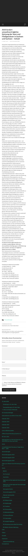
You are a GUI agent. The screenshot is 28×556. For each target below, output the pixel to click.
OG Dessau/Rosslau (8, 515)
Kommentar (5, 346)
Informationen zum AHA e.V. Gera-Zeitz (11, 415)
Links (3, 529)
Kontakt (4, 535)
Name (3, 362)
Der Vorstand (6, 474)
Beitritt (5, 471)
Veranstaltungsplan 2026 (8, 460)
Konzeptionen (5, 543)
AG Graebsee (6, 506)
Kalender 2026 (5, 427)
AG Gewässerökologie (7, 412)
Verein (3, 468)
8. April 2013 (5, 41)
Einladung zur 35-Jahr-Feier (10, 404)
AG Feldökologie (7, 503)
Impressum (4, 538)
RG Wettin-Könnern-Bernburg (10, 527)
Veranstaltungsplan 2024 (8, 457)
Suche (3, 444)
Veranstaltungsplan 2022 (9, 492)
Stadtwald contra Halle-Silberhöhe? (10, 325)
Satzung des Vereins (8, 489)
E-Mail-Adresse (6, 368)
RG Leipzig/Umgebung (8, 521)
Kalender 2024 (5, 421)
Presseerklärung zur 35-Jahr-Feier (11, 407)
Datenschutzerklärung (8, 541)
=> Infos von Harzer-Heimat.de (9, 409)
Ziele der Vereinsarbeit (8, 495)
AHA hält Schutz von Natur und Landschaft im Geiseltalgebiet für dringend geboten (12, 331)
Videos (3, 532)
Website (4, 375)
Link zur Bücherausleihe (8, 430)
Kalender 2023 (5, 418)
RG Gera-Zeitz (5, 436)
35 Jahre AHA (5, 401)
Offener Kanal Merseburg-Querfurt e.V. (11, 433)
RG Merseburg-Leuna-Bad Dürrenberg (12, 524)
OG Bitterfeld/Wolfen (8, 512)
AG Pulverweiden (7, 509)
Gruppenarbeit (5, 497)
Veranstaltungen (6, 451)
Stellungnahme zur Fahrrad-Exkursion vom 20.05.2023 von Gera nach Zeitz (12, 440)
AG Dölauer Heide (7, 500)
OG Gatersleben (7, 518)
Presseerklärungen (8, 319)
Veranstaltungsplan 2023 (8, 454)
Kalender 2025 (5, 424)
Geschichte (6, 477)
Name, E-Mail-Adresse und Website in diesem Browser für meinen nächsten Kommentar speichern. (13, 384)
